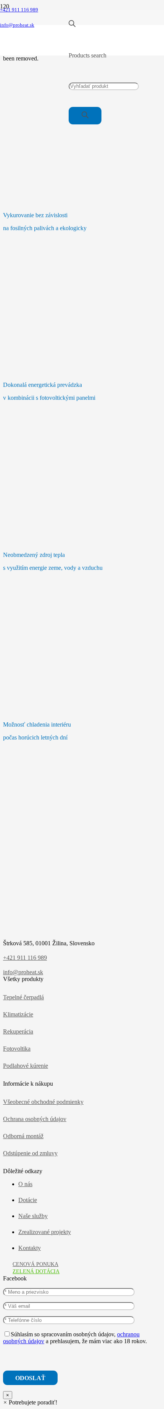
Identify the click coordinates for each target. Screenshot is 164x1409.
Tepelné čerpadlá (23, 997)
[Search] (85, 115)
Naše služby (33, 1216)
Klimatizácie (18, 1014)
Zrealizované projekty (44, 1232)
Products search (87, 55)
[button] (30, 1402)
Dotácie (27, 1200)
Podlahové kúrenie (25, 1065)
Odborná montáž (23, 1136)
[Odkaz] (34, 51)
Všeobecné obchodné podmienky (43, 1102)
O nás (25, 1184)
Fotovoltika (17, 1048)
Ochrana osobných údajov (34, 1119)
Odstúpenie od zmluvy (30, 1153)
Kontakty (29, 1248)
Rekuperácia (18, 1031)
